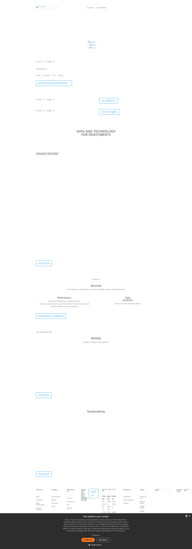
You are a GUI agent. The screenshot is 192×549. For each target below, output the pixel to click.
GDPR (142, 511)
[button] (91, 42)
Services (39, 62)
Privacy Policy (142, 502)
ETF (54, 75)
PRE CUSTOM (41, 154)
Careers (126, 503)
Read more (96, 535)
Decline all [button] (103, 540)
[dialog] (96, 531)
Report (53, 500)
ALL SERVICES (109, 100)
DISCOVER (43, 263)
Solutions (54, 503)
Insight (49, 62)
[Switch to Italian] (93, 45)
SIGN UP (93, 493)
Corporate (90, 8)
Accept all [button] (88, 540)
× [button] (189, 516)
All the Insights (109, 111)
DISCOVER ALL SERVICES (51, 316)
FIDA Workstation (40, 504)
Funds (38, 75)
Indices (60, 75)
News (53, 507)
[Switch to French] (93, 48)
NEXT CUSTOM (53, 154)
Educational (55, 497)
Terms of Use (143, 497)
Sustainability (102, 8)
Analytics (39, 500)
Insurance (46, 75)
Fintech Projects (39, 509)
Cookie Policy (142, 507)
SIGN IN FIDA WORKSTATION (52, 83)
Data (37, 497)
